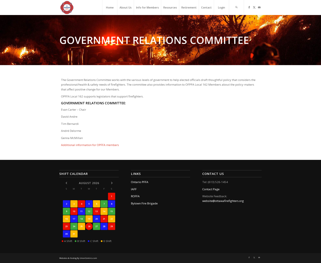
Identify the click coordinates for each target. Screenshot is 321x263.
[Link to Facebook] (249, 7)
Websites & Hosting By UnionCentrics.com (78, 258)
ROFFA (135, 196)
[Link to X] (254, 7)
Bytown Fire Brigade (144, 203)
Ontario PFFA (139, 182)
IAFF (134, 189)
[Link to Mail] (259, 7)
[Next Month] (111, 182)
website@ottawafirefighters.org (223, 201)
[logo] (66, 7)
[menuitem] (109, 7)
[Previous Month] (66, 182)
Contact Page (211, 189)
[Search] (236, 7)
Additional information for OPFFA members (90, 145)
